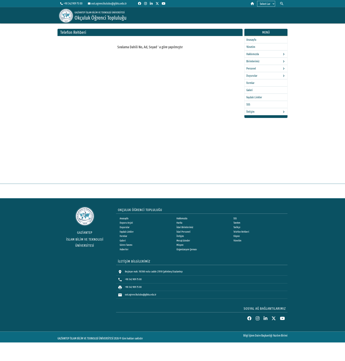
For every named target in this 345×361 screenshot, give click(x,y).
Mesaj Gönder (183, 240)
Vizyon (236, 236)
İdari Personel (183, 231)
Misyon (179, 244)
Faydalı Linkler (254, 97)
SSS (248, 104)
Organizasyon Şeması (186, 249)
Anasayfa (251, 39)
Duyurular (125, 227)
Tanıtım (236, 222)
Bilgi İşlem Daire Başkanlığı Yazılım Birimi (265, 335)
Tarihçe (236, 227)
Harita (179, 222)
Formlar (250, 83)
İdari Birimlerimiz (184, 227)
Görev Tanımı (126, 244)
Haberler (124, 249)
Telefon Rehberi (241, 231)
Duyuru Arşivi (126, 222)
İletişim (180, 236)
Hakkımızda (181, 218)
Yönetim (250, 47)
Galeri (249, 90)
